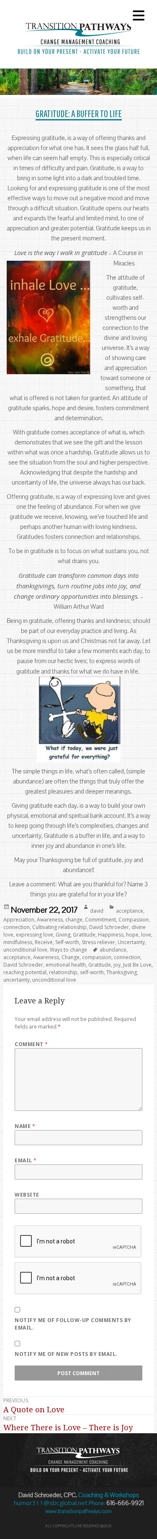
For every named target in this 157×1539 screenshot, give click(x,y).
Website (27, 1194)
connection (16, 927)
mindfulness (17, 942)
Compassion (133, 919)
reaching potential (24, 972)
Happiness (111, 934)
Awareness (50, 919)
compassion (96, 957)
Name (25, 1126)
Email (25, 1160)
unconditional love (25, 949)
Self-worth (67, 942)
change (73, 919)
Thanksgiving (121, 972)
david (96, 910)
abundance (113, 949)
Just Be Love (137, 964)
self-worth (92, 972)
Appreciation (18, 919)
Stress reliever (98, 942)
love (146, 934)
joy (117, 964)
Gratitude (84, 934)
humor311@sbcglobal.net (51, 1502)
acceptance (129, 910)
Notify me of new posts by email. (66, 1354)
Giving (63, 934)
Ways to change (68, 949)
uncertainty (16, 979)
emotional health (66, 964)
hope (132, 934)
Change (71, 957)
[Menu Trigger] (138, 14)
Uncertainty (131, 942)
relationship (63, 972)
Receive (44, 942)
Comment (31, 1044)
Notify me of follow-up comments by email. (73, 1324)
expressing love (34, 934)
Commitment (100, 919)
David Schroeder (109, 927)
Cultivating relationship (59, 927)
